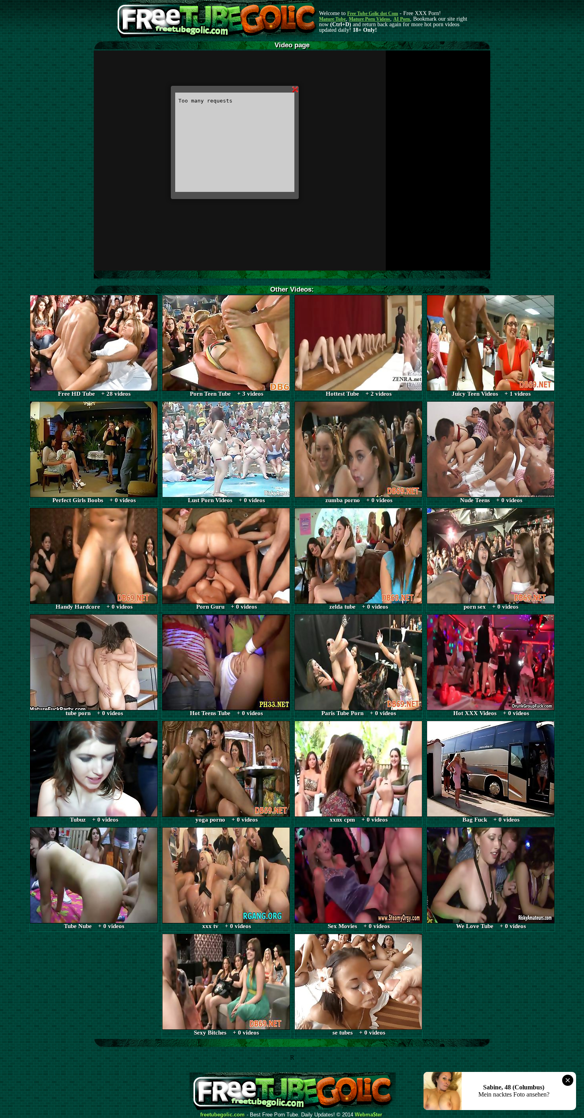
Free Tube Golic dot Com (372, 13)
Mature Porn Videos (369, 19)
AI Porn (401, 19)
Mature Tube (332, 19)
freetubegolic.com (222, 1115)
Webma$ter (368, 1115)
